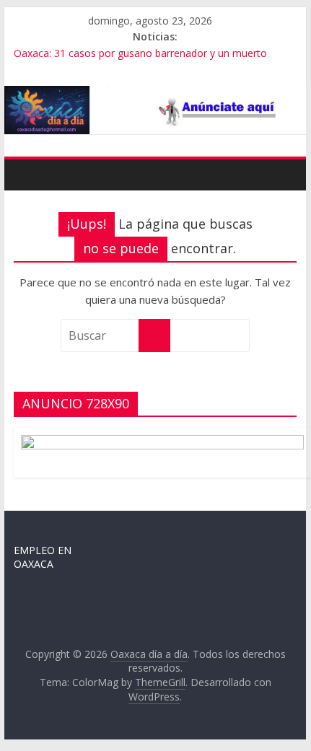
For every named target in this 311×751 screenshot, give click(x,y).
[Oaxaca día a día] (154, 110)
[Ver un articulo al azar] (282, 174)
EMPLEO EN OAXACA (42, 557)
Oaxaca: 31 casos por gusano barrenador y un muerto (140, 53)
